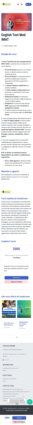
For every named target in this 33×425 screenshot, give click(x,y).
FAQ (4, 381)
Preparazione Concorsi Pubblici (13, 398)
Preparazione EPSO (9, 396)
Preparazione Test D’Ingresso (13, 389)
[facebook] (3, 360)
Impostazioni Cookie (21, 410)
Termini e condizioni (9, 379)
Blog (4, 370)
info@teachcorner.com (10, 368)
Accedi (22, 177)
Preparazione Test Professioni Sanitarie (16, 391)
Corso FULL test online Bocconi (9, 324)
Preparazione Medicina (10, 394)
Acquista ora (16, 277)
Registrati (15, 177)
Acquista (19, 418)
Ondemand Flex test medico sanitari (23, 324)
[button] (28, 4)
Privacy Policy (10, 410)
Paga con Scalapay (16, 282)
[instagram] (5, 360)
